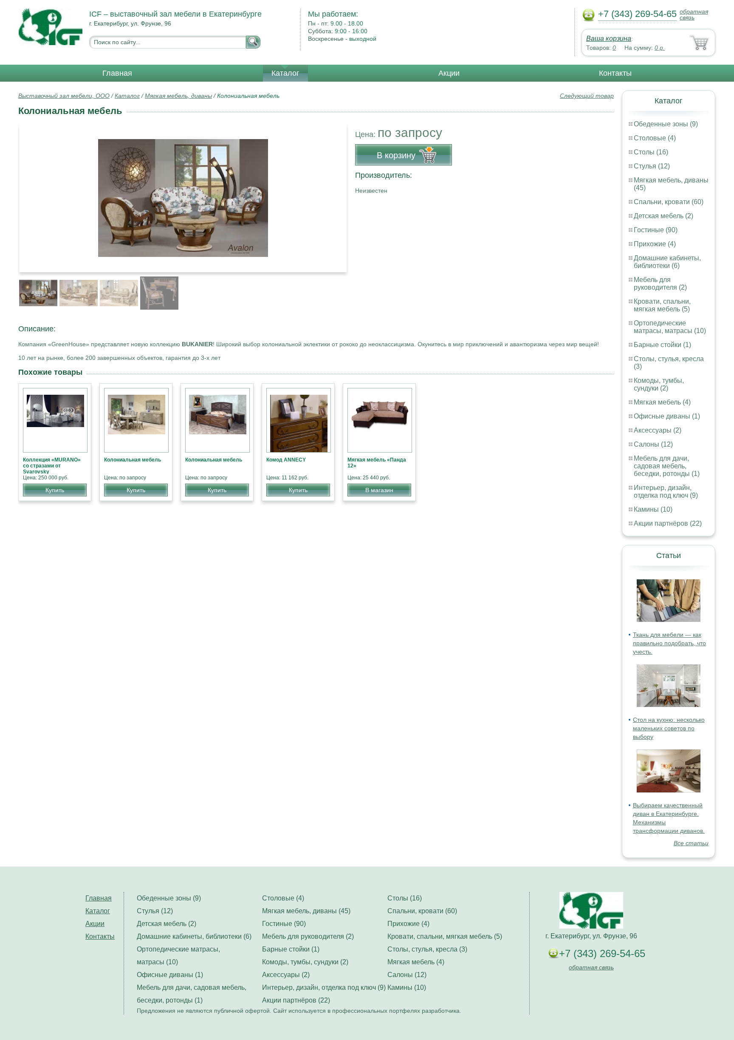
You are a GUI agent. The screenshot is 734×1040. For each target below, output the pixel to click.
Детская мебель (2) (663, 215)
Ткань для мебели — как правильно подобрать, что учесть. (669, 643)
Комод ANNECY (286, 460)
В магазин (379, 490)
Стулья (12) (652, 166)
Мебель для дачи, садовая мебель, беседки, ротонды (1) (667, 466)
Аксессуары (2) (657, 430)
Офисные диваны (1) (667, 416)
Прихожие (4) (655, 244)
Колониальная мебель (132, 460)
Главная (117, 73)
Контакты (615, 73)
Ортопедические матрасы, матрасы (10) (670, 326)
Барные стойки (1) (662, 344)
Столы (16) (651, 152)
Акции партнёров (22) (668, 523)
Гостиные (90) (656, 230)
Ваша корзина (608, 38)
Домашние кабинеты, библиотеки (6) (667, 261)
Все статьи (691, 843)
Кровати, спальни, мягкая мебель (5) (662, 305)
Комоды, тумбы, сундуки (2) (659, 384)
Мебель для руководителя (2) (660, 283)
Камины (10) (653, 509)
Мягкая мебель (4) (662, 402)
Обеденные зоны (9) (666, 124)
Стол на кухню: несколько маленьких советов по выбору (669, 728)
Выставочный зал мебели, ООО (64, 95)
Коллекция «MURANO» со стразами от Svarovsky (52, 466)
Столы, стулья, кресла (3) (427, 949)
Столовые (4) (655, 138)
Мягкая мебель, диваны (178, 95)
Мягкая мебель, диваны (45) (306, 911)
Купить (54, 490)
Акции (449, 73)
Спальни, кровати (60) (668, 201)
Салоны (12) (653, 444)
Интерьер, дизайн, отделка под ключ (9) (666, 491)
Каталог (285, 73)
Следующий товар (587, 95)
